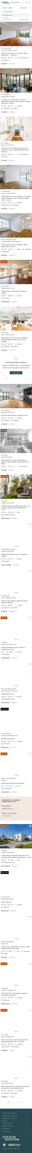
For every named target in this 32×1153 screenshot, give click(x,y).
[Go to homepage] (11, 1138)
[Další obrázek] (30, 35)
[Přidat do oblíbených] (30, 23)
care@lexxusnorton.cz (8, 808)
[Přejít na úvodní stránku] (5, 3)
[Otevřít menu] (29, 3)
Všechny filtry (9, 11)
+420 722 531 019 (14, 2)
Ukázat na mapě (8, 15)
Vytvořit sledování (16, 373)
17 (17, 1102)
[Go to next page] (21, 1103)
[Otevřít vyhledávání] (26, 3)
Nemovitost (24, 8)
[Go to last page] (23, 1103)
